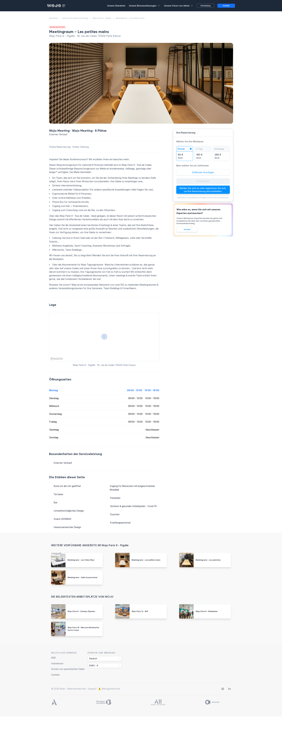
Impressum (57, 663)
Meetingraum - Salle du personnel (82, 577)
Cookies (55, 674)
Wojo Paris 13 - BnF (140, 611)
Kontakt (187, 229)
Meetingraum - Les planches (208, 560)
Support (92, 688)
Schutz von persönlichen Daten (68, 669)
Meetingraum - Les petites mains (146, 560)
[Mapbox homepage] (56, 358)
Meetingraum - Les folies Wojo (81, 560)
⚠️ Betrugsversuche (109, 688)
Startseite (53, 18)
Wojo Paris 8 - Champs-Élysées (81, 611)
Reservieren (203, 181)
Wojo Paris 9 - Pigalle (102, 18)
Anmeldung (205, 6)
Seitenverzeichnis (76, 688)
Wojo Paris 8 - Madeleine (207, 611)
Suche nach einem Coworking (75, 18)
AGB (53, 657)
